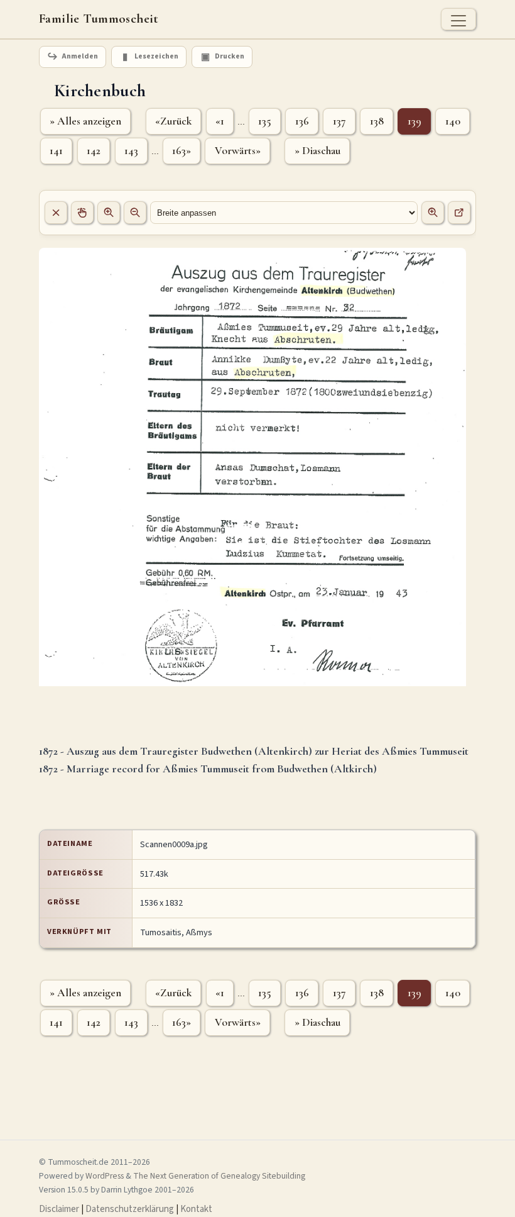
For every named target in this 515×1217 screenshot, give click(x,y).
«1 (219, 121)
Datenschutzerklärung (129, 1209)
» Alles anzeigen (85, 121)
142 (93, 150)
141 (56, 150)
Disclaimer (59, 1209)
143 (131, 150)
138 (377, 121)
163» (181, 150)
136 (302, 121)
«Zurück (173, 121)
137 (339, 121)
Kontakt (196, 1209)
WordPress (104, 1176)
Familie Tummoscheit (99, 18)
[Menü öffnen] (458, 19)
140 (452, 121)
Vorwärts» (238, 150)
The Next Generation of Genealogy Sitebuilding (219, 1176)
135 (264, 121)
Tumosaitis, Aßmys (176, 932)
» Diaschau (317, 150)
